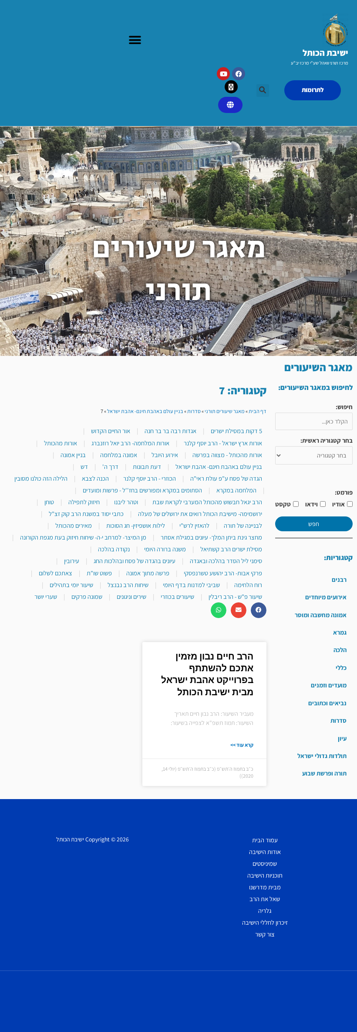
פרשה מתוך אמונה (147, 573)
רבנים (339, 579)
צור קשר (265, 934)
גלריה (264, 910)
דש (84, 466)
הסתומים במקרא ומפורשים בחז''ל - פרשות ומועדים (142, 490)
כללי (341, 667)
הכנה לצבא (95, 478)
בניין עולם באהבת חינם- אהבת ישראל (145, 411)
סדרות (338, 720)
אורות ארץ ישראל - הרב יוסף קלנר (223, 443)
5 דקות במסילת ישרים (236, 431)
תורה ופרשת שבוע (324, 773)
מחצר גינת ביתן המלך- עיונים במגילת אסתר (211, 537)
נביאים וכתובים (327, 703)
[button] (135, 40)
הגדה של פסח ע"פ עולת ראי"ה (226, 478)
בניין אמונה (73, 455)
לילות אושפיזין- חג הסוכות (135, 525)
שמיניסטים (265, 863)
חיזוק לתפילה (84, 502)
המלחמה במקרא (236, 490)
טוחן (49, 502)
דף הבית (257, 411)
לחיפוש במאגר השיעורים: (315, 387)
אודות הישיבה (265, 851)
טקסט (283, 504)
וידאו (311, 504)
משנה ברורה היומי (165, 549)
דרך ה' (110, 466)
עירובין (71, 561)
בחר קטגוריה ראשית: (326, 440)
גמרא (340, 632)
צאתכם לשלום (55, 573)
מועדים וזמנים (329, 685)
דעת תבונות (147, 466)
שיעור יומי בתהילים (71, 585)
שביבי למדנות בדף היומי (191, 585)
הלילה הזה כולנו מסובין (40, 478)
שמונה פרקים (86, 596)
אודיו (338, 504)
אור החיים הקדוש (110, 431)
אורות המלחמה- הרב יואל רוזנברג (130, 443)
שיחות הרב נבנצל (128, 585)
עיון (342, 738)
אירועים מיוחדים (326, 597)
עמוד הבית (265, 840)
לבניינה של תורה (243, 525)
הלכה (340, 650)
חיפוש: (344, 407)
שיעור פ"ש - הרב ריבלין (235, 596)
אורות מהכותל (60, 443)
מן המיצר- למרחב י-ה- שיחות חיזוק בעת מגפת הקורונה (83, 537)
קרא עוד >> (241, 745)
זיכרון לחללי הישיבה (265, 922)
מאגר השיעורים (318, 367)
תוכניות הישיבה (265, 875)
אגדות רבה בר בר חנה (170, 431)
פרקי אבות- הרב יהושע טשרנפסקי (223, 573)
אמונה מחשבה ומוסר (321, 615)
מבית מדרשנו (265, 887)
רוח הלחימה (248, 585)
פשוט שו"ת (99, 573)
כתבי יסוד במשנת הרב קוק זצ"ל (86, 513)
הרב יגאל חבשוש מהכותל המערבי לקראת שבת (207, 502)
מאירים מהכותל (73, 525)
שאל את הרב (264, 899)
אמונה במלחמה (118, 455)
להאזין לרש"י (194, 525)
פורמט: (344, 492)
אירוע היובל (165, 455)
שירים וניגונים (131, 596)
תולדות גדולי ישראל (322, 756)
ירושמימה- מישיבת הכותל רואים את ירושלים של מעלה (200, 513)
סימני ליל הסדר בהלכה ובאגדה (226, 561)
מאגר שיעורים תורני (225, 411)
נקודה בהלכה (114, 549)
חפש (313, 524)
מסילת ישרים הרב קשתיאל (231, 549)
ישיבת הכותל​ (325, 52)
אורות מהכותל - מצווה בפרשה (227, 455)
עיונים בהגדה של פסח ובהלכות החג (134, 561)
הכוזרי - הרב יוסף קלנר (149, 478)
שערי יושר (45, 596)
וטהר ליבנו (126, 502)
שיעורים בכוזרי (177, 596)
